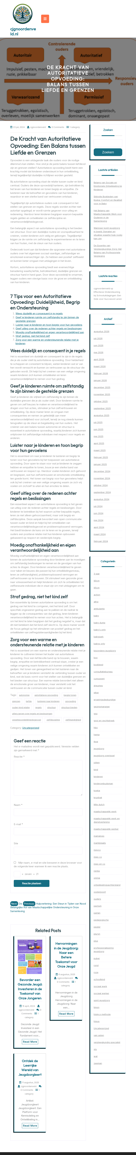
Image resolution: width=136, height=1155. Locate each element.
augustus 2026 (101, 331)
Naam (18, 804)
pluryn (97, 934)
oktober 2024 (101, 485)
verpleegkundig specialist (107, 1042)
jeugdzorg (99, 748)
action (97, 594)
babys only (99, 643)
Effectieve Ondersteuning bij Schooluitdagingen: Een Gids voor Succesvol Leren (108, 295)
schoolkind (99, 979)
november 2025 (102, 394)
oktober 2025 (101, 401)
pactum (98, 906)
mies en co (99, 864)
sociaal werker (101, 993)
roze (96, 972)
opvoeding (70, 701)
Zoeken (108, 130)
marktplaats (100, 843)
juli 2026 (98, 338)
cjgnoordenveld (102, 288)
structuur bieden (69, 707)
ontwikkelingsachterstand (107, 885)
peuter (97, 927)
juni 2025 (98, 429)
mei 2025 (98, 436)
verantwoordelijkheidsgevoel (26, 720)
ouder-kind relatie (21, 707)
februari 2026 (101, 373)
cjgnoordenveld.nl (23, 31)
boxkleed (98, 664)
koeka (97, 790)
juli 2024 (98, 506)
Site (16, 843)
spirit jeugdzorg (102, 1000)
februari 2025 (101, 457)
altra (96, 601)
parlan (97, 913)
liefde (29, 701)
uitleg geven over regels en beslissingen (32, 713)
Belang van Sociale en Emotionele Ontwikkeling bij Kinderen (108, 186)
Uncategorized (30, 727)
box (96, 657)
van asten (99, 1035)
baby (96, 615)
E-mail (18, 824)
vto (95, 1049)
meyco (97, 850)
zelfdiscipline (53, 720)
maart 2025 (100, 450)
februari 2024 (101, 541)
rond (96, 965)
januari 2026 (100, 380)
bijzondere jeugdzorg (105, 650)
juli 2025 (98, 422)
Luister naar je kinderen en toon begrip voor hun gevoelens (49, 324)
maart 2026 (100, 366)
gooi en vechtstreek (104, 720)
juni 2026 (98, 345)
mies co (98, 857)
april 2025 (99, 443)
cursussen (99, 678)
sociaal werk (100, 986)
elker (96, 692)
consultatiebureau (103, 671)
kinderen (98, 776)
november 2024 (102, 478)
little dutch (99, 804)
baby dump (99, 622)
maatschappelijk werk (105, 811)
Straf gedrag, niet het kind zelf (33, 336)
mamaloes (99, 836)
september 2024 (102, 492)
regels (38, 707)
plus (96, 941)
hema (97, 734)
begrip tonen (70, 695)
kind (96, 769)
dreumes (98, 685)
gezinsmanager (102, 706)
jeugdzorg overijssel (104, 755)
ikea (96, 741)
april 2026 (99, 359)
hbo (96, 727)
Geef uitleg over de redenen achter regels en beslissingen (49, 328)
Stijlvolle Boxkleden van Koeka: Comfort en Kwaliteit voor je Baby (108, 200)
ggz (96, 713)
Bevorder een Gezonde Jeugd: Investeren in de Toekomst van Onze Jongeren (30, 989)
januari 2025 (100, 464)
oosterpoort (100, 892)
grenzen (16, 701)
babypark (98, 636)
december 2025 (102, 387)
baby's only (100, 629)
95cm (97, 587)
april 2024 (99, 527)
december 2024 (102, 471)
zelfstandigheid (73, 720)
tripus (97, 1021)
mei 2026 (98, 352)
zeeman (98, 1063)
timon (96, 1007)
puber (97, 958)
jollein (97, 762)
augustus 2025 (101, 415)
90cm (97, 580)
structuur (51, 707)
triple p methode (102, 1014)
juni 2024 (98, 513)
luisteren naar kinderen (48, 701)
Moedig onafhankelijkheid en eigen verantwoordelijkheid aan (50, 332)
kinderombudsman (103, 783)
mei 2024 (98, 520)
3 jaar (97, 573)
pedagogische (101, 920)
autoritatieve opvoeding (46, 695)
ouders (97, 899)
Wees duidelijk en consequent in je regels (39, 313)
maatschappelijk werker (106, 829)
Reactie (19, 756)
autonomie (24, 695)
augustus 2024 (101, 499)
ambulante (99, 608)
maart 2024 (100, 534)
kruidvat (98, 797)
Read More (30, 1041)
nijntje (97, 871)
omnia (97, 878)
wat (96, 1056)
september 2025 (102, 408)
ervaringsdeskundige (105, 699)
